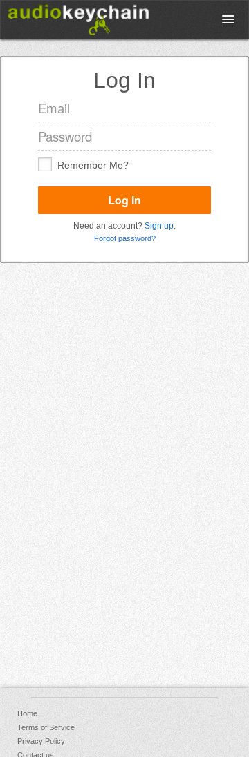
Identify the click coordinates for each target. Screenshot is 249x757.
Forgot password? (125, 238)
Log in (124, 200)
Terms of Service (46, 727)
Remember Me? (93, 165)
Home (27, 713)
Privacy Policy (41, 741)
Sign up (159, 226)
